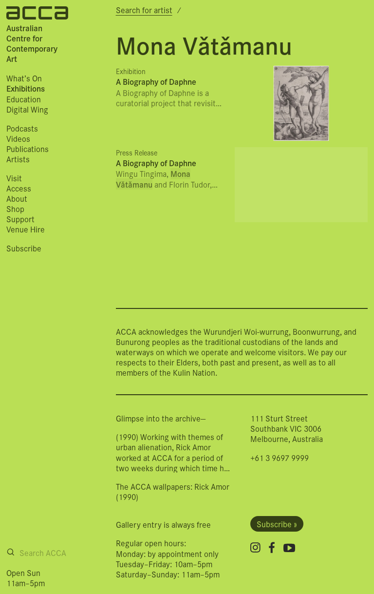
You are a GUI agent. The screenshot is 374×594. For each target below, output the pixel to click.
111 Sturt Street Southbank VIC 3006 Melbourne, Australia (286, 428)
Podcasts (22, 128)
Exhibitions (25, 88)
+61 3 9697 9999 (279, 457)
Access (18, 187)
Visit (14, 177)
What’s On (24, 77)
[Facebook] (272, 547)
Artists (18, 158)
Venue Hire (25, 228)
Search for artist (144, 9)
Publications (27, 148)
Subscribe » (277, 524)
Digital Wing (27, 109)
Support (20, 218)
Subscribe (23, 247)
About (16, 198)
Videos (18, 138)
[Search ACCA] (10, 552)
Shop (15, 208)
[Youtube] (289, 547)
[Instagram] (255, 547)
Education (23, 98)
